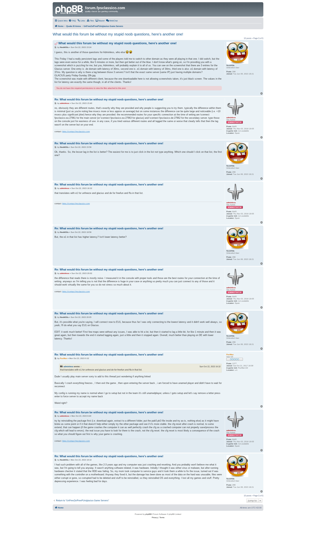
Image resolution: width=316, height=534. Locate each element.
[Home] (69, 9)
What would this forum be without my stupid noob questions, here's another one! (118, 34)
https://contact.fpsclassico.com (76, 131)
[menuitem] (72, 20)
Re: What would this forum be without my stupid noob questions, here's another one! (108, 99)
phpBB (148, 514)
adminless (68, 366)
